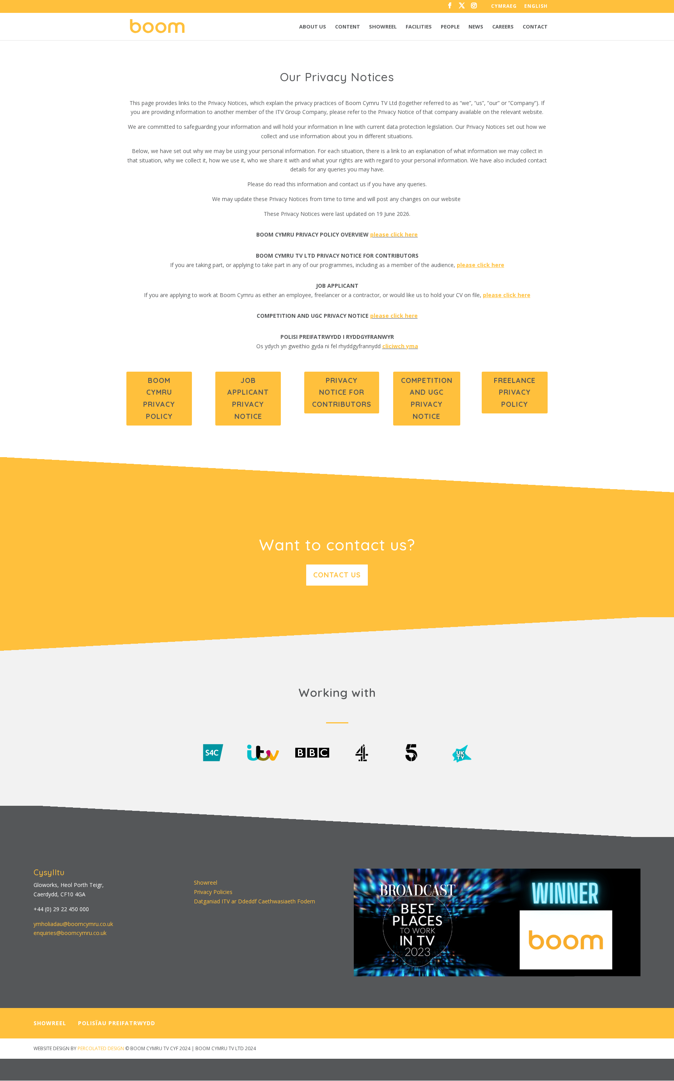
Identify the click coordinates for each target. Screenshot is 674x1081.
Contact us (337, 574)
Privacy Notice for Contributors (341, 392)
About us (312, 27)
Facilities (419, 27)
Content (347, 27)
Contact (535, 27)
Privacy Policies (213, 892)
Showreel (383, 27)
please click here (394, 234)
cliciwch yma (400, 346)
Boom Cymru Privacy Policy (159, 398)
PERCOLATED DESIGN (101, 1048)
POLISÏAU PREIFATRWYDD (116, 1023)
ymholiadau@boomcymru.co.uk (73, 924)
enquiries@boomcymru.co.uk (70, 933)
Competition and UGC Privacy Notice (426, 398)
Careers (503, 27)
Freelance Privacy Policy (515, 392)
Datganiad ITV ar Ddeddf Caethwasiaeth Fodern (254, 901)
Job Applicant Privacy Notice (248, 398)
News (475, 27)
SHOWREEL (50, 1023)
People (450, 27)
